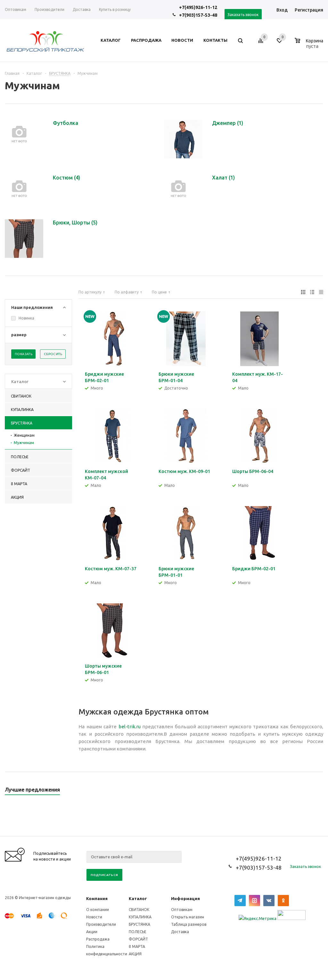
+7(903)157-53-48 (198, 15)
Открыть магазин (187, 917)
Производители (101, 924)
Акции (91, 932)
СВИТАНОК (139, 909)
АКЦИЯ (135, 954)
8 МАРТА (137, 946)
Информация (185, 898)
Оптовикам (182, 909)
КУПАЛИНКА (140, 917)
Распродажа (98, 939)
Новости (94, 917)
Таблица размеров (188, 924)
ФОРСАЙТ (138, 939)
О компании (97, 909)
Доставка (180, 932)
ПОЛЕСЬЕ (137, 932)
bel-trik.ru (130, 726)
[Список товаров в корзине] (309, 45)
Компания (97, 898)
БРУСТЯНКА (139, 924)
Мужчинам (24, 443)
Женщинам (24, 435)
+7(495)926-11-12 (198, 7)
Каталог (138, 898)
